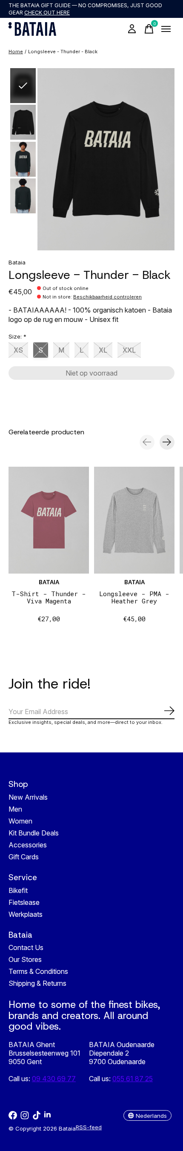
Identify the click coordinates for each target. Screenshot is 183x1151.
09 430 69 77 (54, 1078)
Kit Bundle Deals (34, 833)
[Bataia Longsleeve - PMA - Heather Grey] (134, 520)
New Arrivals (28, 797)
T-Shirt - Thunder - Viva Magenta (48, 597)
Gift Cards (24, 856)
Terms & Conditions (38, 971)
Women (20, 821)
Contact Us (26, 947)
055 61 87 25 (132, 1078)
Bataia (17, 262)
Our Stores (25, 959)
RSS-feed (89, 1127)
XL (103, 350)
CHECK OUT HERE (47, 12)
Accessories (28, 845)
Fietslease (24, 902)
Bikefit (18, 890)
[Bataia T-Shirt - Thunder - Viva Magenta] (49, 520)
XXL (129, 350)
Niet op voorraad (91, 373)
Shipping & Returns (37, 983)
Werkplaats (26, 914)
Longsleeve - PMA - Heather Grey (134, 597)
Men (15, 809)
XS (18, 350)
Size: (17, 336)
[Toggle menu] (165, 28)
